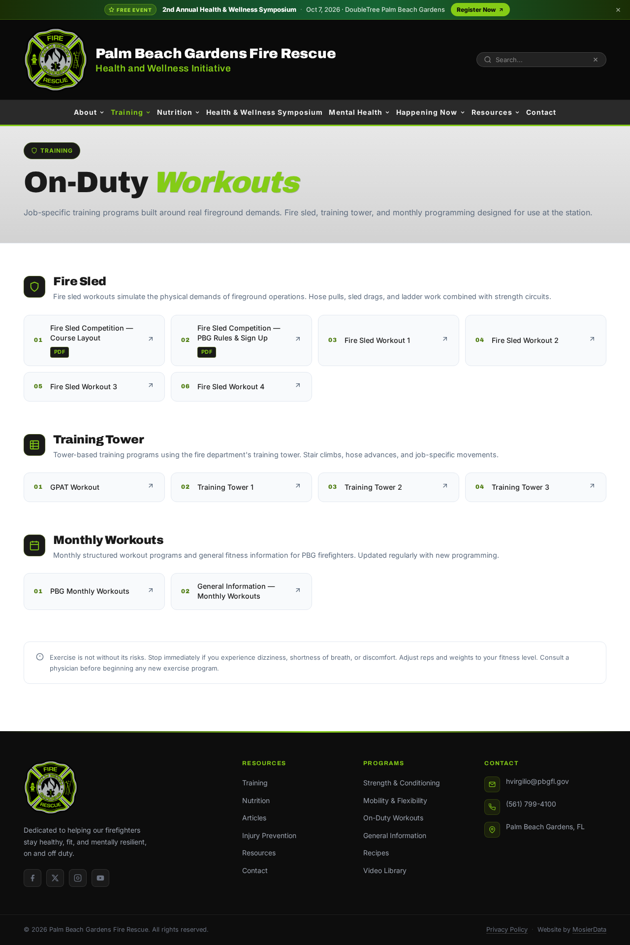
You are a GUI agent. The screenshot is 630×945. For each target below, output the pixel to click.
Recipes (376, 852)
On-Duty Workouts (393, 817)
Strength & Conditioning (401, 782)
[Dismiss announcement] (618, 10)
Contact (541, 112)
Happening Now (427, 112)
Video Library (385, 870)
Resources (492, 112)
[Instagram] (78, 878)
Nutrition (174, 112)
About (85, 112)
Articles (254, 817)
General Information (394, 835)
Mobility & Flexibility (395, 800)
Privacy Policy (507, 929)
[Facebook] (32, 878)
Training (127, 112)
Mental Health (355, 112)
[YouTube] (100, 878)
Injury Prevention (269, 835)
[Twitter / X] (55, 878)
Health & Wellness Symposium (264, 112)
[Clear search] (595, 59)
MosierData (589, 929)
